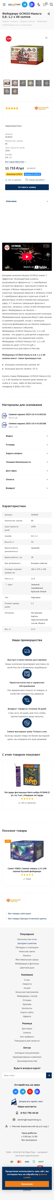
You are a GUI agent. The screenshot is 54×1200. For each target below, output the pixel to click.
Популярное (27, 934)
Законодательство (27, 1061)
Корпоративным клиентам (27, 1057)
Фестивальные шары (27, 959)
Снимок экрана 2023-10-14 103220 (27, 414)
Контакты (27, 1008)
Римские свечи (27, 951)
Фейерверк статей (27, 996)
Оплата (27, 1032)
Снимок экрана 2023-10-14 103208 (27, 423)
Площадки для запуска (27, 1040)
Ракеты (27, 955)
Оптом (27, 1047)
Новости (27, 984)
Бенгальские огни (27, 939)
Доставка (27, 1028)
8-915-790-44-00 (29, 1112)
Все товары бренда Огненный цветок (27, 918)
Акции (27, 988)
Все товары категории (19, 913)
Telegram (25, 4)
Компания (27, 974)
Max (32, 4)
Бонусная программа (27, 992)
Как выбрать (27, 1036)
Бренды (27, 1004)
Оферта (27, 1016)
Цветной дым (27, 967)
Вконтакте (15, 1092)
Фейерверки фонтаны (27, 963)
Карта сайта (27, 1012)
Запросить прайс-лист (31, 1101)
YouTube (30, 1092)
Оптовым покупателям (27, 1052)
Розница (27, 1023)
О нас (27, 979)
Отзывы (27, 1000)
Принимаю (27, 1184)
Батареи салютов (27, 943)
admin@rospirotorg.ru (29, 1119)
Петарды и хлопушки (27, 947)
